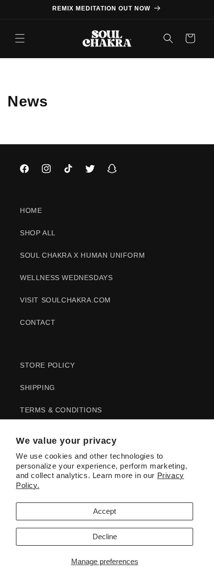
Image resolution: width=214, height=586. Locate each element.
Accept (104, 511)
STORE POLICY (47, 365)
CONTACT (37, 322)
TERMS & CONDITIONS (61, 410)
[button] (20, 38)
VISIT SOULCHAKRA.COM (65, 300)
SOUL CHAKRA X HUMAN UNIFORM (82, 255)
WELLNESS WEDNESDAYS (66, 278)
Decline (105, 536)
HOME (31, 210)
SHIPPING (37, 387)
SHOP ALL (38, 233)
